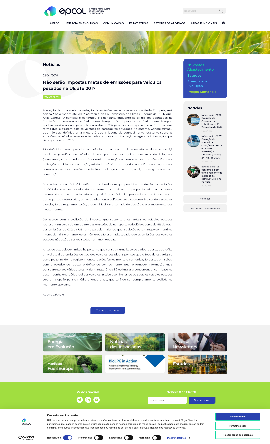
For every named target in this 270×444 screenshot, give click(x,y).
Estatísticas (138, 23)
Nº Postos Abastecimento (200, 67)
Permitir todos (237, 416)
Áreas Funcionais (204, 23)
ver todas (205, 198)
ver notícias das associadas (205, 208)
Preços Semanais (201, 92)
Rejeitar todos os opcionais (238, 435)
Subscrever (202, 400)
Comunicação (113, 23)
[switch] (98, 437)
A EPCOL (55, 23)
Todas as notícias (107, 310)
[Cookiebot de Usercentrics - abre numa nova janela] (26, 438)
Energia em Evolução (82, 23)
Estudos (194, 75)
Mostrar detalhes (176, 437)
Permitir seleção (238, 425)
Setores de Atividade (169, 23)
